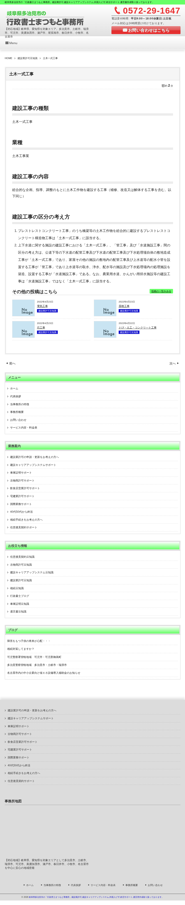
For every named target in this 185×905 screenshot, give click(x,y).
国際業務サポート (21, 504)
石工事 (41, 327)
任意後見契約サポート (23, 527)
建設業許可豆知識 (47, 311)
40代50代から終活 (21, 511)
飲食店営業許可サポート (25, 488)
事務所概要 (17, 412)
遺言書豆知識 (18, 611)
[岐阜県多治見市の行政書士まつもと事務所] (45, 17)
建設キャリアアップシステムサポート (33, 465)
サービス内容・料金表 (23, 427)
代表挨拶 (15, 396)
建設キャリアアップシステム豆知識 (31, 572)
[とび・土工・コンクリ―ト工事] (105, 336)
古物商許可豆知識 (21, 564)
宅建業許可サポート (22, 496)
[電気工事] (23, 315)
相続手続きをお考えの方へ (26, 519)
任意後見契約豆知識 (22, 556)
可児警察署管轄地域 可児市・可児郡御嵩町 (34, 657)
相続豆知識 (17, 588)
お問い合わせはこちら (149, 30)
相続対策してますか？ (20, 648)
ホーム (14, 388)
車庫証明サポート (21, 472)
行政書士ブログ (19, 596)
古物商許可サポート (22, 480)
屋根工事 (124, 306)
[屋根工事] (105, 315)
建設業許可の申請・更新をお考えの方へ (34, 457)
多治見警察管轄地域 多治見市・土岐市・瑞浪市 (37, 665)
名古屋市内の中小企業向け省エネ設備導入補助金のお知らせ (43, 672)
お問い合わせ (18, 420)
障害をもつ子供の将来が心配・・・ (29, 641)
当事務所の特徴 (19, 404)
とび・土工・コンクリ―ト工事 (138, 327)
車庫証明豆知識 (19, 603)
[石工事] (23, 336)
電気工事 (42, 306)
